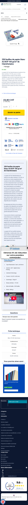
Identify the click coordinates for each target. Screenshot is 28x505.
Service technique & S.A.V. (6, 441)
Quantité (5, 106)
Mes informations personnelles (7, 463)
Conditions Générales (5, 424)
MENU (14, 13)
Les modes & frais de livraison (14, 153)
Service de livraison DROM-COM (8, 446)
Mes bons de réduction (6, 465)
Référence (11, 133)
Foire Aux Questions (5, 450)
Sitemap (2, 448)
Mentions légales (4, 422)
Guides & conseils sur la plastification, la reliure (11, 433)
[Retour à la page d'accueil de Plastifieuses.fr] (8, 4)
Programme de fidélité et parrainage (8, 443)
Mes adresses (4, 461)
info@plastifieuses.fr (12, 476)
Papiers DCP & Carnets (15, 16)
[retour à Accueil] (1, 17)
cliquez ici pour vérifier (11, 498)
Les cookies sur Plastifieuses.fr (7, 427)
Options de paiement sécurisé (7, 438)
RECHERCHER (25, 9)
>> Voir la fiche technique (9, 93)
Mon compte (3, 455)
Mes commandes (4, 457)
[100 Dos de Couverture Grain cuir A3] (11, 373)
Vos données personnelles (6, 430)
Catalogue (7, 16)
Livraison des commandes (6, 435)
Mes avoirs (3, 459)
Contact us (3, 419)
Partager (7, 66)
